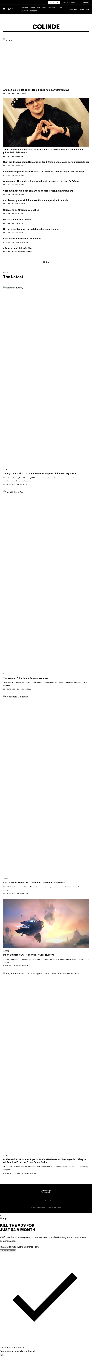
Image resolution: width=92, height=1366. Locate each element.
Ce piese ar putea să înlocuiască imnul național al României (36, 200)
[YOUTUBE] (53, 1200)
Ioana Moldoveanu (21, 242)
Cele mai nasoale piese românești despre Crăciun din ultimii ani (38, 190)
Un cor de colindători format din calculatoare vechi (31, 229)
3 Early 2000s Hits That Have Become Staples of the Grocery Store (39, 473)
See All (5, 272)
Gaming (6, 674)
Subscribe (73, 9)
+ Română (85, 2)
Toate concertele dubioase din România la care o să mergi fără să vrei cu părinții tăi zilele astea (43, 151)
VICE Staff (19, 223)
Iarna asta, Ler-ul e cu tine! (17, 219)
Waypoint (24, 11)
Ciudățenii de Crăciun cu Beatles (21, 210)
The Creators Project (23, 252)
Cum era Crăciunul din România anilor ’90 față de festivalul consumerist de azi (46, 162)
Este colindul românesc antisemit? (22, 238)
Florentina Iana (21, 165)
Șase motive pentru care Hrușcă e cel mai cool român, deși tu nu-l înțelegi (43, 171)
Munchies (52, 8)
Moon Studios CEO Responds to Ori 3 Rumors (28, 954)
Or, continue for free (8, 1251)
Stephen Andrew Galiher (26, 1173)
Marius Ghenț (20, 156)
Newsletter (84, 9)
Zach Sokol (19, 233)
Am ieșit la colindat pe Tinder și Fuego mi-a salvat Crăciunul (36, 90)
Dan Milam (23, 484)
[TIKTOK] (48, 1200)
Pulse (33, 8)
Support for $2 (6, 1247)
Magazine (24, 8)
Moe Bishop (19, 213)
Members (33, 11)
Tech (44, 8)
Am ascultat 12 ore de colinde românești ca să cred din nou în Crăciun (41, 181)
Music (60, 8)
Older (46, 262)
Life (38, 8)
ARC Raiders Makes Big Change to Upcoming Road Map (34, 882)
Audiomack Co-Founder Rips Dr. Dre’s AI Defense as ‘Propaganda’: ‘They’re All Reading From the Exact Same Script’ (44, 1160)
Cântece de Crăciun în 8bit (17, 248)
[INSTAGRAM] (43, 1200)
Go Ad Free (54, 2)
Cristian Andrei (21, 93)
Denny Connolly (26, 689)
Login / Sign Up (69, 2)
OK (2, 1355)
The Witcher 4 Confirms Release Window (25, 678)
